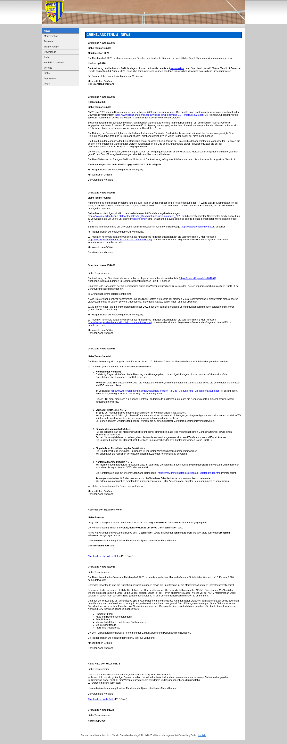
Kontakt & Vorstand (54, 62)
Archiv (47, 57)
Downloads (50, 52)
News (47, 31)
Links (47, 73)
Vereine (48, 68)
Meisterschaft (51, 36)
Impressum (50, 78)
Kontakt (202, 735)
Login (47, 83)
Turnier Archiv (51, 47)
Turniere (48, 41)
